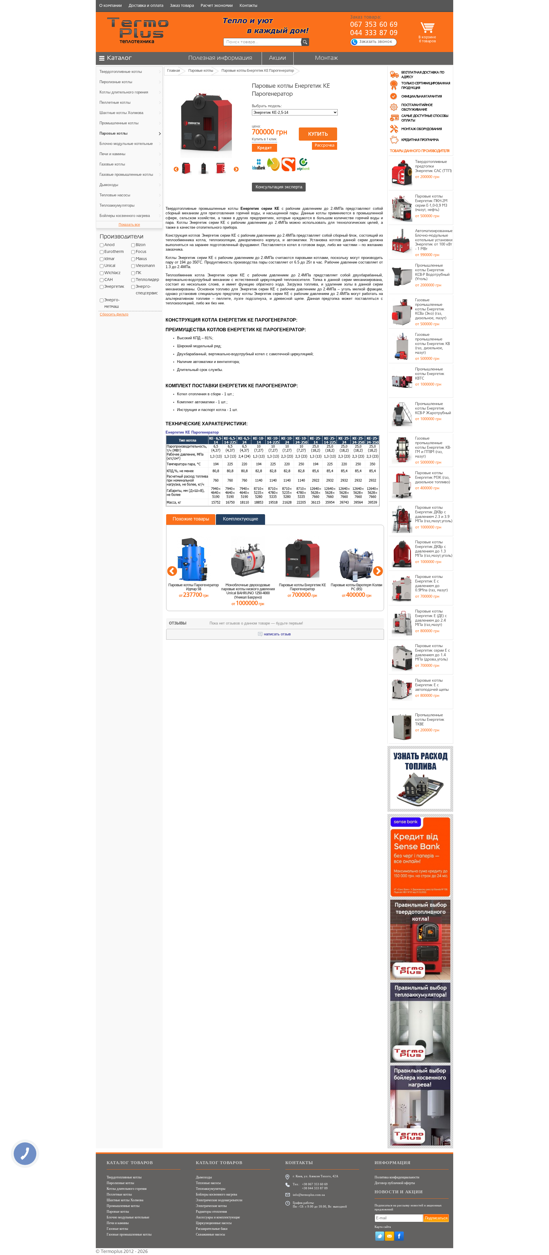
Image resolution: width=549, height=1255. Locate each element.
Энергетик (114, 287)
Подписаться (436, 1218)
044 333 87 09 (374, 33)
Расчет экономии (217, 6)
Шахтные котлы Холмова (125, 1200)
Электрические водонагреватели (219, 1200)
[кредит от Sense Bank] (288, 164)
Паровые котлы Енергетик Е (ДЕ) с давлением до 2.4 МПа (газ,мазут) (431, 618)
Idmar (109, 259)
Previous (176, 169)
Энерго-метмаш (112, 303)
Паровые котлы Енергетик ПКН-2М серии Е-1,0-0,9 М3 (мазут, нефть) (431, 203)
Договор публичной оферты (395, 1183)
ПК (138, 273)
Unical (109, 266)
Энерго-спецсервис (147, 290)
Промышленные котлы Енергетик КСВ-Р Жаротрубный (433, 408)
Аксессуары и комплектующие (218, 1217)
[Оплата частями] (274, 164)
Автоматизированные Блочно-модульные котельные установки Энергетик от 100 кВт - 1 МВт (433, 240)
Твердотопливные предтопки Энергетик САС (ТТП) (433, 166)
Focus (141, 252)
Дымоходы (204, 1177)
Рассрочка (324, 145)
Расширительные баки (211, 1229)
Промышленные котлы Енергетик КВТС (429, 374)
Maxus (141, 259)
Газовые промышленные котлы (129, 1234)
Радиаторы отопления (211, 1212)
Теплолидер (147, 280)
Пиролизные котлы (120, 1183)
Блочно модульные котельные (128, 1217)
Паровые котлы (118, 1212)
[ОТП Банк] (303, 164)
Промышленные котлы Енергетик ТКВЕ (429, 720)
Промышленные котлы (123, 1206)
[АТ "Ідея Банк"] (259, 164)
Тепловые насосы (208, 1183)
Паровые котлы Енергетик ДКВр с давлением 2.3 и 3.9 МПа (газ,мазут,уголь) (433, 514)
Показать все (129, 225)
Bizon (141, 245)
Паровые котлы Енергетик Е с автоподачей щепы (432, 685)
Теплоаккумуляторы (210, 1189)
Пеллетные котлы (119, 1194)
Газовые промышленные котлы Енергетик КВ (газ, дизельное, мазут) (432, 343)
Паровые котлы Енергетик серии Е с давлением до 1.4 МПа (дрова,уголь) (432, 653)
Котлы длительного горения (127, 1189)
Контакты (248, 6)
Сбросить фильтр (114, 314)
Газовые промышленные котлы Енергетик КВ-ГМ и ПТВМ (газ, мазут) (433, 447)
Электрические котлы (211, 1206)
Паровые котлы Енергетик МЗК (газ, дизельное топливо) (432, 478)
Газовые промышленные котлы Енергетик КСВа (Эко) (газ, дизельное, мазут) (430, 309)
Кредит (264, 147)
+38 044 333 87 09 (315, 1188)
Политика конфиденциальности (397, 1177)
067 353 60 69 (374, 25)
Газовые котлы (117, 1229)
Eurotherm (114, 252)
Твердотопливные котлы (124, 1177)
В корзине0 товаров (427, 39)
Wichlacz (112, 273)
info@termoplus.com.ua (309, 1194)
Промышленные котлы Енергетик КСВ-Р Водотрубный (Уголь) (432, 272)
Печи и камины (118, 1223)
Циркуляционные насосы (214, 1223)
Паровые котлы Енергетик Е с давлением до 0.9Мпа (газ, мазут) (431, 583)
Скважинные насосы (210, 1234)
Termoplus (111, 1252)
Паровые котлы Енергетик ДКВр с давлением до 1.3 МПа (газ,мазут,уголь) (433, 549)
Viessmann (145, 266)
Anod (109, 245)
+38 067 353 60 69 (315, 1184)
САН (108, 280)
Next (236, 169)
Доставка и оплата (146, 6)
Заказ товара (182, 6)
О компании (110, 6)
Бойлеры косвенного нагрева (216, 1194)
